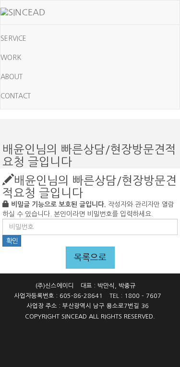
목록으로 (90, 257)
